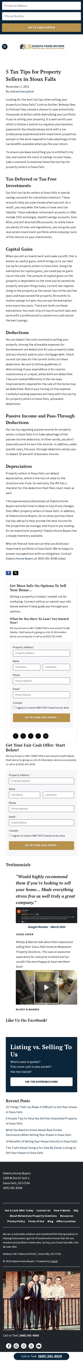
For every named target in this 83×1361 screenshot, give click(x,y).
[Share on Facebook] (8, 573)
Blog (50, 1221)
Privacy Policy (16, 1221)
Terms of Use (36, 1221)
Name (16, 661)
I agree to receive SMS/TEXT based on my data (42, 708)
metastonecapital (22, 91)
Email (16, 689)
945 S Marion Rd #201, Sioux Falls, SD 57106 (37, 1254)
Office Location (66, 1221)
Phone (16, 675)
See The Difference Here (41, 1082)
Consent (17, 703)
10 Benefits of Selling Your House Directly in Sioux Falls (41, 1141)
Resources (66, 1216)
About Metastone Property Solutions (33, 1216)
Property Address (24, 647)
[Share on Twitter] (15, 573)
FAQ (76, 1210)
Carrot (54, 1261)
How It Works (62, 1210)
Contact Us (43, 1210)
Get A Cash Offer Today (19, 1210)
